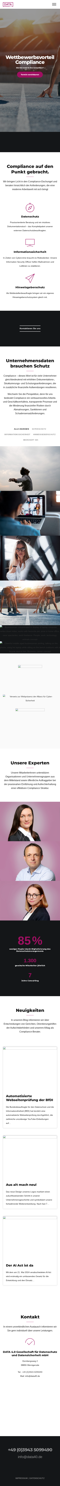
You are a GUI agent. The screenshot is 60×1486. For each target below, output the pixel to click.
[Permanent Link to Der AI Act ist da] (30, 1238)
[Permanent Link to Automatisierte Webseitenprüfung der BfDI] (30, 1069)
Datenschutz (39, 429)
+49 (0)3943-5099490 (32, 1372)
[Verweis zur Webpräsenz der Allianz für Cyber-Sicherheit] (30, 699)
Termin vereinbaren (30, 75)
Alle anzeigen (21, 429)
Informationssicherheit (17, 434)
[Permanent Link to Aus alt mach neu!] (30, 1158)
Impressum (21, 1478)
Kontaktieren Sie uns (30, 328)
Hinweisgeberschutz (44, 434)
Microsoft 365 (30, 440)
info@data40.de (30, 1457)
